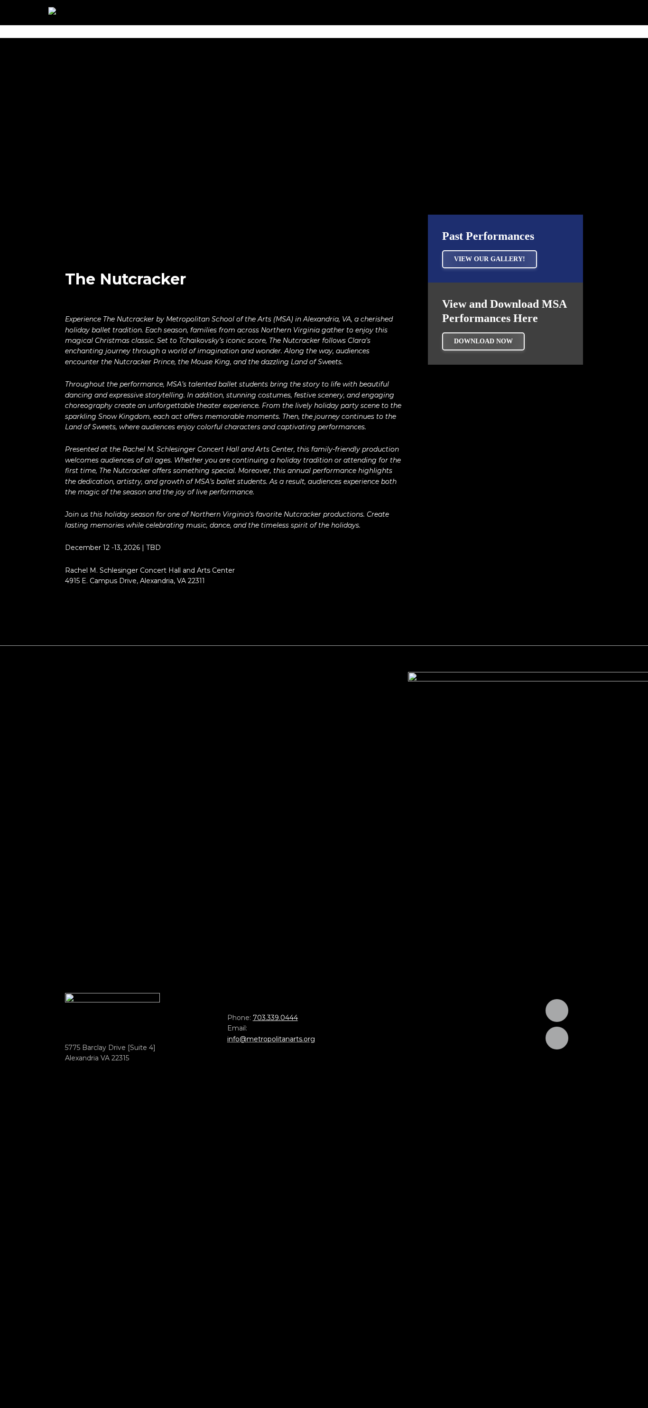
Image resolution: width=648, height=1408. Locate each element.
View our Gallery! (489, 259)
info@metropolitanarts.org (271, 1039)
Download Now (483, 341)
